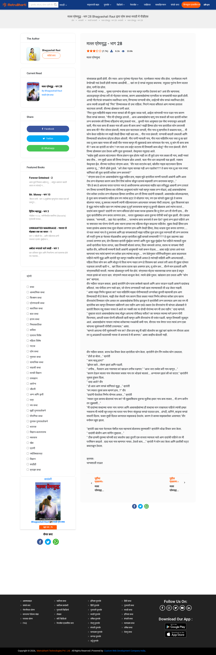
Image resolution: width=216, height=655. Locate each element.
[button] (55, 5)
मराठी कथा (128, 610)
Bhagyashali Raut (51, 50)
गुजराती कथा (129, 605)
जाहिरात (147, 4)
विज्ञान (33, 458)
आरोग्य (33, 383)
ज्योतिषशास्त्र (36, 453)
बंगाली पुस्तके (95, 627)
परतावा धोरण (28, 618)
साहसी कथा (35, 367)
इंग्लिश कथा (128, 614)
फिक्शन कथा (36, 297)
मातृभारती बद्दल (93, 4)
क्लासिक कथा (36, 308)
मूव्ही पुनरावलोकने (38, 410)
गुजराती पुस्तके (96, 610)
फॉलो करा (51, 55)
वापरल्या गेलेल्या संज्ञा (31, 614)
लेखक (59, 614)
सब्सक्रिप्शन (160, 4)
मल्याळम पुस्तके (96, 632)
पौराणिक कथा (36, 415)
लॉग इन (207, 4)
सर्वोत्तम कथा (61, 601)
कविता (33, 329)
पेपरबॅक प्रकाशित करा (65, 623)
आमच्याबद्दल (27, 601)
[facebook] (162, 608)
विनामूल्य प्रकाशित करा (192, 4)
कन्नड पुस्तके (95, 636)
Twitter (49, 138)
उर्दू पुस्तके (94, 641)
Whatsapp (49, 148)
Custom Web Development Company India (124, 650)
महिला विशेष (35, 340)
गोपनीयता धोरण (29, 610)
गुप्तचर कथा (35, 356)
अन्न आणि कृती (36, 394)
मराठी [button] (62, 4)
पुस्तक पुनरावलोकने (39, 421)
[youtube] (182, 608)
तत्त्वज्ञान (33, 378)
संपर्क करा (175, 4)
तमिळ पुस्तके (95, 618)
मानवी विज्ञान (35, 372)
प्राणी (32, 448)
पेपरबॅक (133, 4)
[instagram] (169, 608)
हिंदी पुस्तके (94, 605)
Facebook (49, 129)
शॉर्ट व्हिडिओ (61, 618)
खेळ (32, 442)
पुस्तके (107, 4)
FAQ (25, 623)
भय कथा (34, 405)
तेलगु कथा (128, 632)
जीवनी (33, 389)
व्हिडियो (120, 4)
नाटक (32, 346)
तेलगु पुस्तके (95, 623)
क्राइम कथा (35, 469)
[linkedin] (189, 608)
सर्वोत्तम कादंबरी (62, 605)
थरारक (33, 426)
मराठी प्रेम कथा (47, 95)
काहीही (33, 464)
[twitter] (175, 608)
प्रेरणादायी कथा (37, 303)
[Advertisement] (48, 572)
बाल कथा (34, 313)
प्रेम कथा (34, 351)
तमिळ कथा (128, 627)
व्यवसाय (33, 437)
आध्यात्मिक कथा (37, 292)
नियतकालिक (36, 324)
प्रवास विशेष (35, 335)
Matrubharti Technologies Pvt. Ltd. (54, 650)
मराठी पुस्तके (95, 614)
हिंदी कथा (127, 601)
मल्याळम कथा (129, 623)
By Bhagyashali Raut (52, 91)
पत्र (32, 399)
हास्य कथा (34, 319)
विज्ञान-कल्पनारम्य (38, 432)
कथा (32, 286)
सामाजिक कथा (36, 362)
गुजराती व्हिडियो (63, 610)
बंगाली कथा (128, 618)
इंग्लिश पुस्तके (95, 601)
